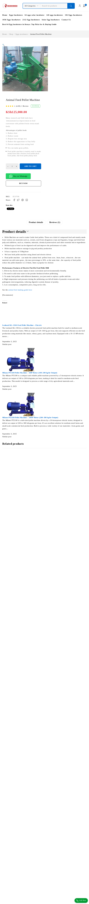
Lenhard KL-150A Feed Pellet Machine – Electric (22, 325)
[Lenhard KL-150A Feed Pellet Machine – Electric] (27, 302)
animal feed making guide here (20, 290)
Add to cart (30, 166)
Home (4, 34)
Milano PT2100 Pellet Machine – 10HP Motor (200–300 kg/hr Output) (30, 417)
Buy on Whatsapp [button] (20, 176)
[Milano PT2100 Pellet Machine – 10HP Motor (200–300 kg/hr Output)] (22, 394)
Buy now (23, 183)
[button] (3, 45)
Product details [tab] (36, 222)
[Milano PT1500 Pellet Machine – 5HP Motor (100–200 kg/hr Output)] (22, 349)
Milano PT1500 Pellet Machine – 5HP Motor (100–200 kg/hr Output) (29, 373)
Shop (11, 34)
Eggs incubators (22, 34)
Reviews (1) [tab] (54, 222)
